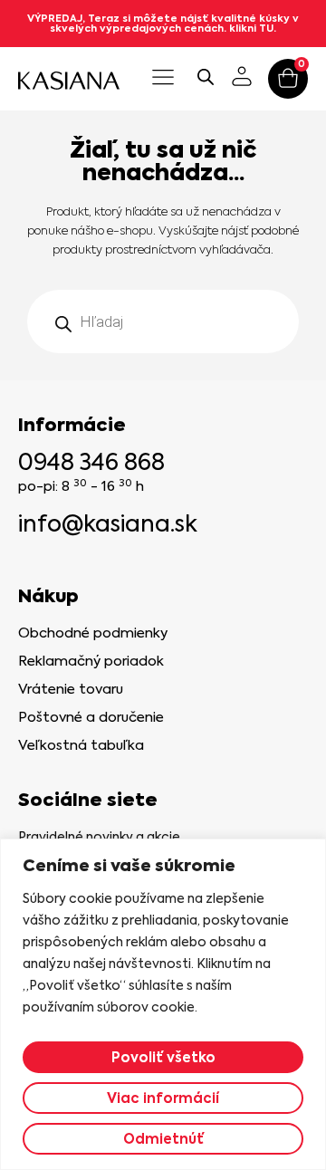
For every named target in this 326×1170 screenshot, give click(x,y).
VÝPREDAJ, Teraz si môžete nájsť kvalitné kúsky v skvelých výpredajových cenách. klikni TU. (163, 23)
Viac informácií (163, 1098)
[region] (163, 1004)
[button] (162, 78)
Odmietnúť (163, 1138)
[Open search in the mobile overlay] (206, 76)
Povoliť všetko (163, 1057)
